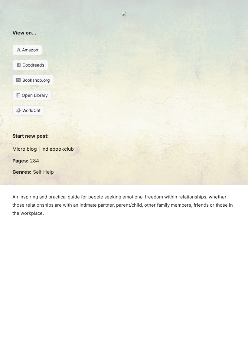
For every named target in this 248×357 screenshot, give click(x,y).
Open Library (34, 95)
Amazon (29, 49)
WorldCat (31, 110)
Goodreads (32, 64)
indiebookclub (57, 149)
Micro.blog (24, 149)
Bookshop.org (35, 80)
